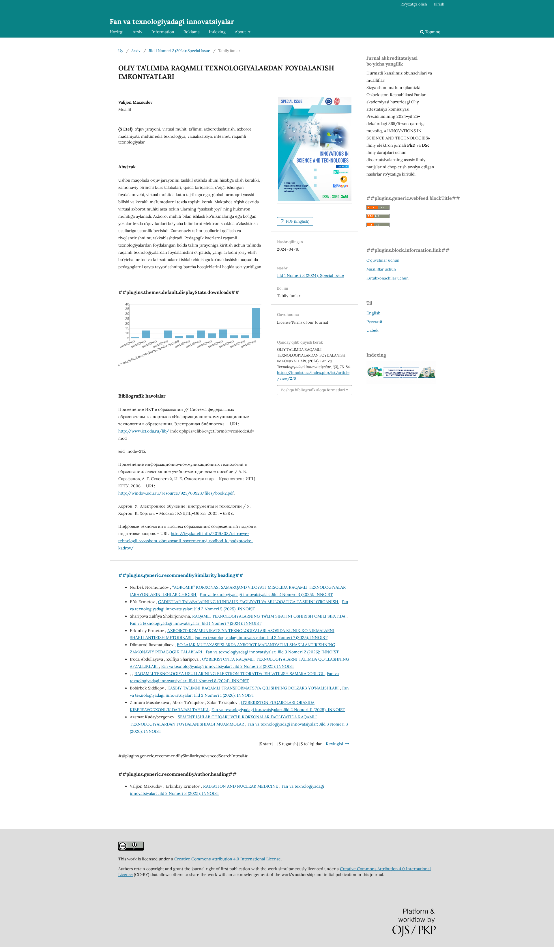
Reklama (192, 31)
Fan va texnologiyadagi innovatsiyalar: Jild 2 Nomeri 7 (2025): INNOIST (261, 637)
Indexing (217, 31)
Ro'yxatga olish (413, 4)
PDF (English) (297, 221)
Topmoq (432, 31)
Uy (120, 50)
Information (162, 31)
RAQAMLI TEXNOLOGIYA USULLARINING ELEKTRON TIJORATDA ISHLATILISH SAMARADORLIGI (229, 673)
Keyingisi (334, 743)
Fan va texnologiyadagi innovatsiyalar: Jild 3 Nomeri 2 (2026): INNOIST (272, 652)
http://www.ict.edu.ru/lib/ (143, 431)
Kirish (439, 4)
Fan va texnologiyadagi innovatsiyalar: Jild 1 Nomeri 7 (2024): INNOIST (195, 623)
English (373, 313)
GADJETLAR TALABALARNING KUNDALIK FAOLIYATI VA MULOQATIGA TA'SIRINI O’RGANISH (248, 601)
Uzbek (372, 330)
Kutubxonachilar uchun (387, 278)
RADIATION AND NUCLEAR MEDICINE (241, 786)
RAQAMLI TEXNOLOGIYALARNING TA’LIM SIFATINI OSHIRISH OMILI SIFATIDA (269, 616)
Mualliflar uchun (381, 269)
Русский (374, 321)
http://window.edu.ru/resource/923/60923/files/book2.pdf (176, 493)
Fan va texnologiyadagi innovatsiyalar (172, 21)
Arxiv (137, 31)
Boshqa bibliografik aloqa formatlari (313, 389)
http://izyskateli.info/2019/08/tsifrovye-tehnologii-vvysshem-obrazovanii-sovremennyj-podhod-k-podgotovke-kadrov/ (185, 541)
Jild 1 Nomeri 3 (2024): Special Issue (179, 50)
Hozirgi (116, 31)
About (241, 31)
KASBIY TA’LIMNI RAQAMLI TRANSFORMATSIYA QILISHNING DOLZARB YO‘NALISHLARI (253, 688)
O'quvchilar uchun (382, 260)
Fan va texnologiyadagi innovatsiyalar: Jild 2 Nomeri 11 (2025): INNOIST (278, 709)
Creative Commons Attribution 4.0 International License (227, 859)
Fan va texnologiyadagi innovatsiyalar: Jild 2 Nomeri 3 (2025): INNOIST (266, 594)
